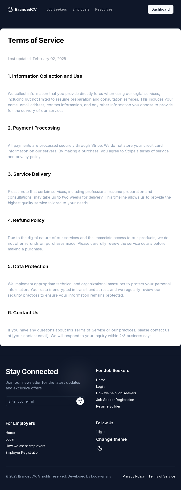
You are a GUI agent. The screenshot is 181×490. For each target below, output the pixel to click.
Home (100, 380)
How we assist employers (25, 446)
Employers (81, 9)
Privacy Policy (134, 476)
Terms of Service (161, 476)
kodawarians (101, 476)
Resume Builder (108, 406)
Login (100, 386)
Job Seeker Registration (115, 400)
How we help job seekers (116, 393)
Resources (104, 9)
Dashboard (161, 9)
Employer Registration (23, 452)
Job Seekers (56, 9)
